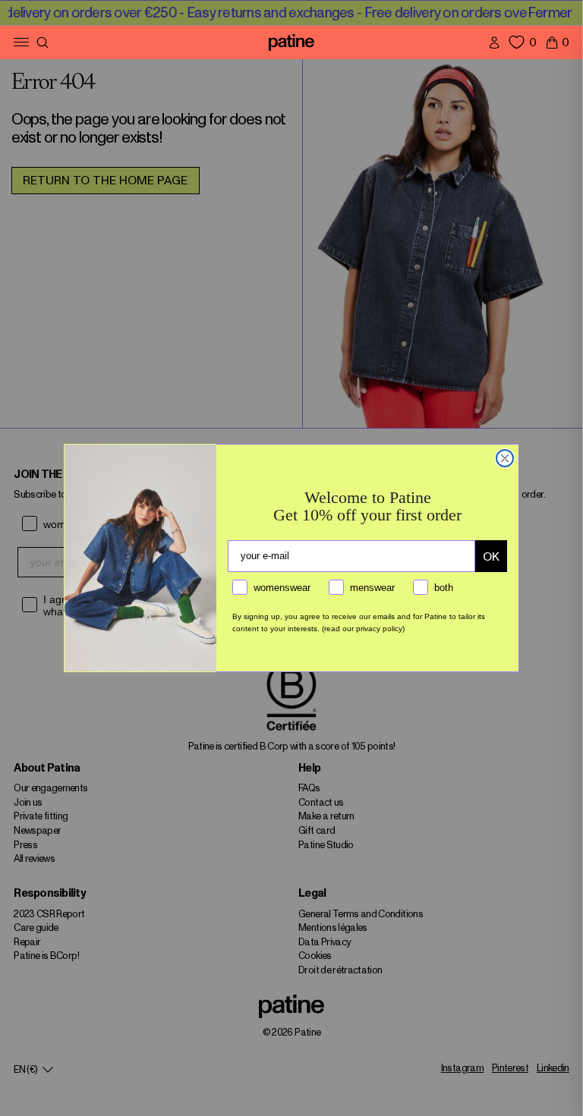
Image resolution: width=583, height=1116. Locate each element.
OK (491, 557)
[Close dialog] (504, 458)
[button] (557, 42)
